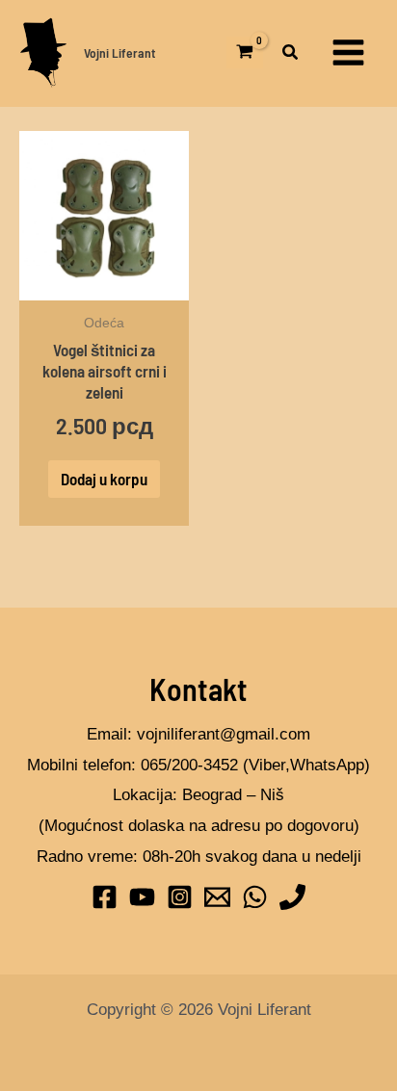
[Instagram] (180, 897)
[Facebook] (105, 897)
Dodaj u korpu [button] (104, 478)
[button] (291, 55)
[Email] (217, 897)
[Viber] (292, 897)
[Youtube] (142, 897)
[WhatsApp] (255, 897)
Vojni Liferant (119, 52)
